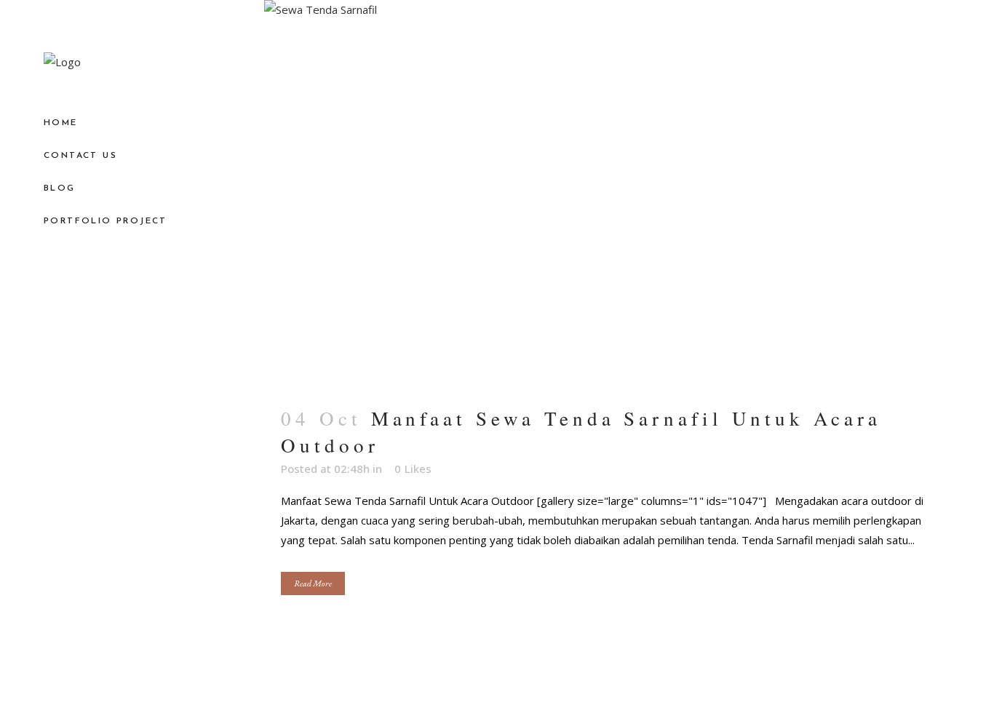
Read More (313, 583)
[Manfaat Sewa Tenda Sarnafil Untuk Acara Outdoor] (609, 194)
